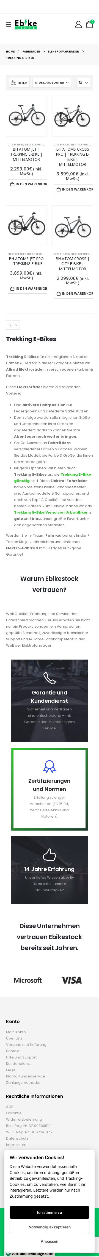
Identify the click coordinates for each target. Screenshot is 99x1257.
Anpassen (49, 1241)
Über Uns (14, 1038)
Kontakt (13, 1051)
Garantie (14, 1113)
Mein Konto (16, 1032)
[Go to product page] (26, 116)
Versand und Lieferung (26, 1044)
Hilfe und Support (21, 1057)
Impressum (16, 1144)
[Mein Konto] (78, 24)
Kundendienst (18, 1063)
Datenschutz (17, 1138)
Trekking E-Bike (29, 512)
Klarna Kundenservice (25, 1076)
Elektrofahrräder (37, 144)
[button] (10, 24)
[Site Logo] (26, 24)
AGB (9, 1106)
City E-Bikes (15, 144)
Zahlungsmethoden (24, 1082)
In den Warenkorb (31, 184)
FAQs (10, 1070)
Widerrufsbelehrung (24, 1119)
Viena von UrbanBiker (66, 512)
